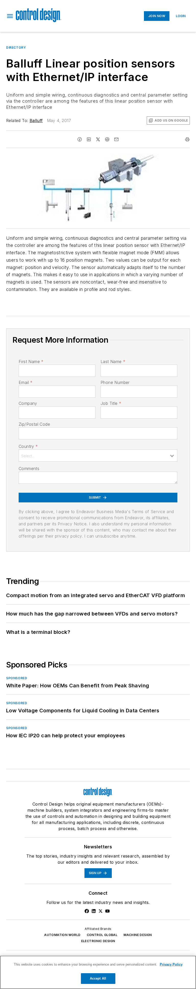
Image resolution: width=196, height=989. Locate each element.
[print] (187, 139)
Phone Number (115, 382)
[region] (98, 972)
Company (28, 403)
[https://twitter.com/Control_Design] (100, 911)
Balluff (36, 120)
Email (25, 382)
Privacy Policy (171, 964)
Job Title (111, 403)
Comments (29, 468)
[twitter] (98, 139)
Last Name (113, 361)
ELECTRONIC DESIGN (98, 941)
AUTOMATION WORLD (62, 935)
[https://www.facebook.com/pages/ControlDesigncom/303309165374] (86, 911)
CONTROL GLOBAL (102, 935)
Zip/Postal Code (34, 424)
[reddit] (107, 139)
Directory (16, 47)
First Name (31, 361)
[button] (10, 16)
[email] (116, 139)
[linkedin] (88, 139)
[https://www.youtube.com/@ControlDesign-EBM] (107, 911)
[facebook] (79, 139)
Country (28, 446)
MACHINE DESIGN (138, 935)
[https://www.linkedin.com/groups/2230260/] (93, 911)
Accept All (98, 978)
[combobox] (98, 455)
